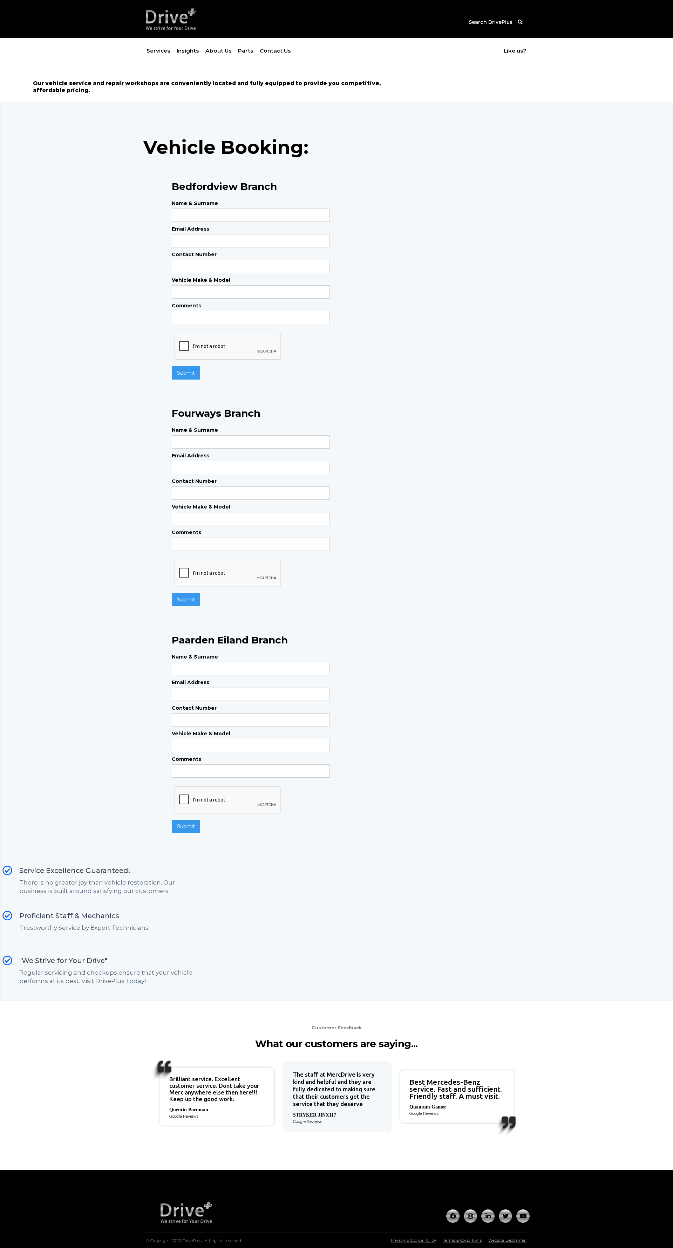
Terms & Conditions (462, 1240)
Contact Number (194, 254)
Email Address (190, 229)
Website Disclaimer (507, 1240)
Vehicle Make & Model (201, 280)
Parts (245, 50)
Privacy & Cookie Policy (413, 1240)
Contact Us (275, 50)
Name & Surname (195, 203)
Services (158, 50)
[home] (184, 19)
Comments (186, 305)
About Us (218, 50)
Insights (188, 50)
